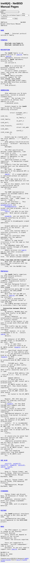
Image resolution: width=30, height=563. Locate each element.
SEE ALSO (4, 460)
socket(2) (17, 463)
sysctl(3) (4, 465)
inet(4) (19, 54)
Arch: (24, 13)
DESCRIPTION (5, 50)
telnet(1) (4, 210)
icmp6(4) (13, 465)
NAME (2, 30)
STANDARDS (4, 491)
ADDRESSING (5, 90)
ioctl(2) (8, 463)
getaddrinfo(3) (6, 205)
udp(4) (7, 468)
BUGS (2, 526)
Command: (4, 10)
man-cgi (18, 559)
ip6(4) (7, 174)
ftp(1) (7, 211)
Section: (3, 13)
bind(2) (18, 347)
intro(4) (21, 465)
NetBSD (26, 558)
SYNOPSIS (4, 40)
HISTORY (3, 510)
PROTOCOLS (4, 271)
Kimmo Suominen (6, 559)
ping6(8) (8, 216)
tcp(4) (9, 467)
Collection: (4, 16)
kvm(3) (24, 250)
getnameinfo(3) (10, 206)
